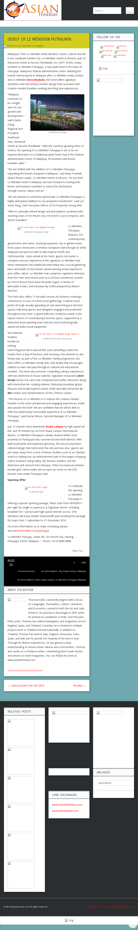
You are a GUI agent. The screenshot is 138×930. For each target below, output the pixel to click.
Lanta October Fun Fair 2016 (26, 685)
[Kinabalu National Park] (21, 874)
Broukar (79, 685)
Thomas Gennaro (26, 571)
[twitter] (122, 46)
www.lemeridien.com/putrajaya (31, 530)
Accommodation (50, 571)
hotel (37, 579)
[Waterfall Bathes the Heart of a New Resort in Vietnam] (21, 789)
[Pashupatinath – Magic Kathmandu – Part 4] (21, 817)
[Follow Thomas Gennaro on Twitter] (12, 666)
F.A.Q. (101, 906)
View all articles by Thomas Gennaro (25, 670)
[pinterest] (106, 51)
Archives (93, 906)
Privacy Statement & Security (120, 906)
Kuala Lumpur (70, 571)
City (60, 571)
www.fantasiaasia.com (65, 810)
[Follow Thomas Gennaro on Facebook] (9, 666)
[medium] (120, 56)
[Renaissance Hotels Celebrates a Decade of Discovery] (21, 846)
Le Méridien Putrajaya (66, 579)
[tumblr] (106, 56)
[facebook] (107, 46)
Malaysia (82, 571)
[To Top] (132, 924)
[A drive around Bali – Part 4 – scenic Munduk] (21, 732)
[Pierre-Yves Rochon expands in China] (21, 761)
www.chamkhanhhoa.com (67, 804)
